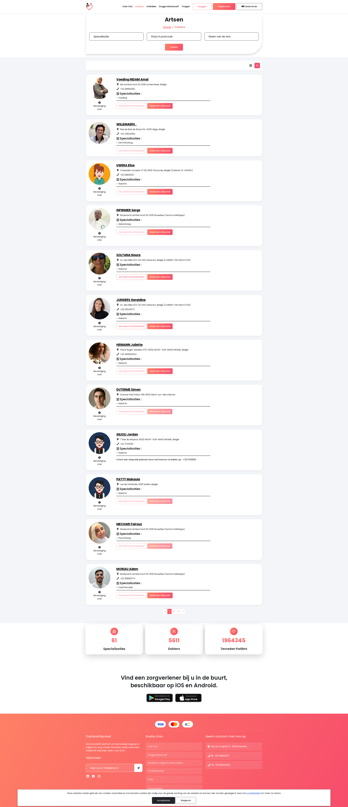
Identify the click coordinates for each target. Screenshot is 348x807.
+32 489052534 (128, 354)
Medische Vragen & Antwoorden (165, 762)
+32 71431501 (126, 443)
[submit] (138, 768)
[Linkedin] (88, 776)
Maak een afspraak (160, 105)
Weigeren (186, 800)
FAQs (150, 779)
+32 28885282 (127, 89)
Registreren (224, 6)
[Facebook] (93, 776)
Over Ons (153, 746)
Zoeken (174, 47)
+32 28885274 (127, 578)
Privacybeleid (155, 788)
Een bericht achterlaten (132, 276)
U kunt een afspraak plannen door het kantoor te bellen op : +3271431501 (156, 459)
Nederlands (251, 6)
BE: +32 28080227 (220, 755)
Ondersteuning (156, 770)
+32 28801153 (127, 174)
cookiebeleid (253, 793)
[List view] (257, 65)
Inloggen (202, 6)
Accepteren (163, 800)
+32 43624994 (127, 133)
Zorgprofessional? (157, 755)
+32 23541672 (127, 309)
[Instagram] (99, 776)
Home (167, 27)
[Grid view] (250, 65)
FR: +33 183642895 (220, 765)
